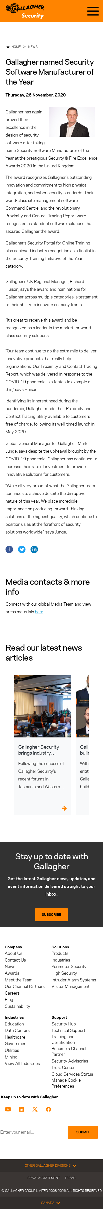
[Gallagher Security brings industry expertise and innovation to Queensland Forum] (42, 706)
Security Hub (64, 1024)
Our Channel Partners (24, 986)
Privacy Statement (44, 1178)
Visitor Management (71, 986)
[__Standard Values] (9, 1109)
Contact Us (15, 960)
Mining (11, 1057)
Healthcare (15, 1037)
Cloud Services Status (72, 1074)
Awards (12, 973)
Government (16, 1044)
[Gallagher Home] (25, 11)
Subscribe (51, 914)
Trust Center (63, 1067)
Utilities (12, 1050)
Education (14, 1024)
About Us (13, 953)
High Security (64, 973)
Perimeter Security (69, 966)
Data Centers (17, 1030)
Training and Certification (63, 1039)
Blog (9, 1000)
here (39, 612)
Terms (70, 1178)
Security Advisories (70, 1061)
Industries (61, 960)
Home (16, 47)
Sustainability (17, 1006)
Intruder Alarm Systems (74, 980)
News (33, 47)
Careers (12, 993)
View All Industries (22, 1063)
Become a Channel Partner (69, 1051)
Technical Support (68, 1030)
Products (60, 953)
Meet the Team (18, 980)
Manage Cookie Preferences (66, 1083)
